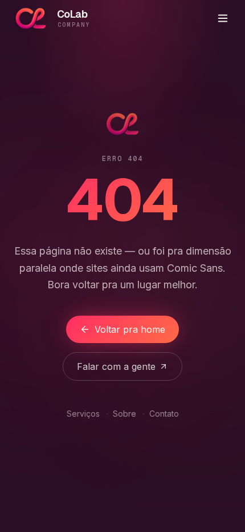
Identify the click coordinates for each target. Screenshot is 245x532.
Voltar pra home (130, 329)
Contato (164, 413)
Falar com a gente (116, 366)
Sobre (124, 413)
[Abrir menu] (223, 18)
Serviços (83, 413)
